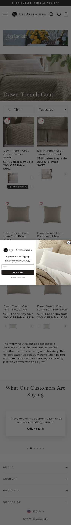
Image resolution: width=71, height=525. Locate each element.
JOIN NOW (18, 272)
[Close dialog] (68, 242)
